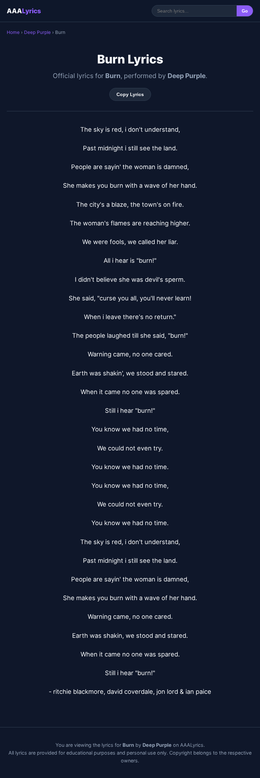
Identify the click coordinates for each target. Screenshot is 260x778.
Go (245, 11)
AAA (24, 11)
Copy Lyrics (130, 94)
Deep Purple (37, 32)
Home (13, 32)
